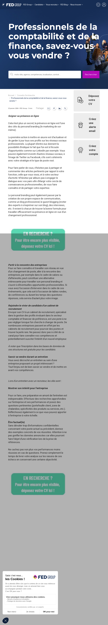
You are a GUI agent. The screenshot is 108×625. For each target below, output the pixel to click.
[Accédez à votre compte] (104, 4)
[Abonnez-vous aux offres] (98, 4)
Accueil (11, 95)
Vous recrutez (52, 5)
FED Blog (64, 5)
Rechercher (91, 74)
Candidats (39, 5)
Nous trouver (75, 5)
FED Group (27, 5)
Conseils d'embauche (26, 95)
